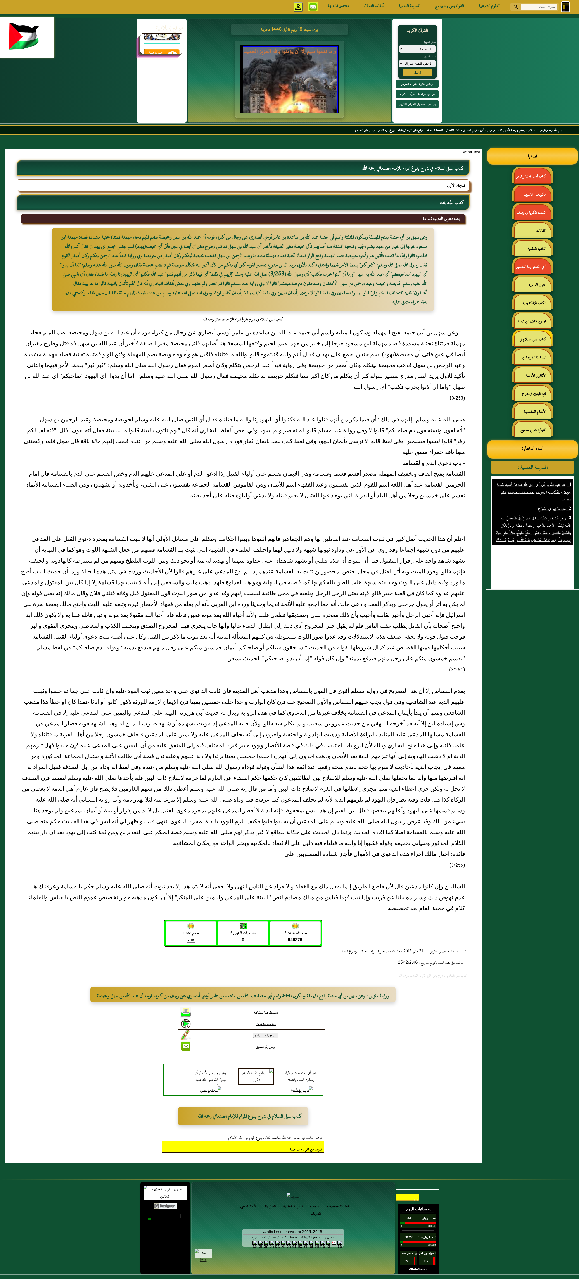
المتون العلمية (537, 285)
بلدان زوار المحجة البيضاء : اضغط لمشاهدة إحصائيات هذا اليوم (293, 1237)
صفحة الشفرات (266, 1024)
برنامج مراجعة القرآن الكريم (417, 94)
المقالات (541, 230)
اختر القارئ (430, 56)
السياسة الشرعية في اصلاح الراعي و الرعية (536, 359)
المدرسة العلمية (409, 5)
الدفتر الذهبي (248, 1206)
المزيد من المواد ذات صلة (306, 1149)
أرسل (417, 72)
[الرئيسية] (565, 6)
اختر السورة (430, 42)
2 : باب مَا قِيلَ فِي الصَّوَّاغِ (554, 477)
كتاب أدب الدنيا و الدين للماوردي (533, 178)
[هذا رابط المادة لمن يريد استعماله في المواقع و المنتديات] (185, 1035)
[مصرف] (293, 1196)
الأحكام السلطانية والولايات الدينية (537, 413)
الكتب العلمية (537, 248)
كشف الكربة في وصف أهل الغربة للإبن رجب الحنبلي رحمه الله (533, 214)
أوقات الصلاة (374, 5)
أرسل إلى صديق (266, 1046)
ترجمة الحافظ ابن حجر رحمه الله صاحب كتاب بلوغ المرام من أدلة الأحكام (275, 1137)
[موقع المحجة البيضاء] (290, 81)
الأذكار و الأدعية (536, 375)
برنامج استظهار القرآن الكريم (417, 104)
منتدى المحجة (338, 5)
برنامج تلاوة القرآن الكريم (417, 84)
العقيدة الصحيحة (338, 1206)
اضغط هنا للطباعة (266, 1012)
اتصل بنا (270, 1206)
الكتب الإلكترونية (534, 303)
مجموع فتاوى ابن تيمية (532, 321)
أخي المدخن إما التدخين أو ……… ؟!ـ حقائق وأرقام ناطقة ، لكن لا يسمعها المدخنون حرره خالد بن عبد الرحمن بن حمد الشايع (533, 268)
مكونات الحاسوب (535, 194)
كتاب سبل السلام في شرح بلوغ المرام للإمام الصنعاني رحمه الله (535, 341)
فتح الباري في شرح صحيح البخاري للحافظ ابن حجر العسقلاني (533, 395)
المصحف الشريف (316, 1210)
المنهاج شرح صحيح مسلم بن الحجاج (535, 431)
